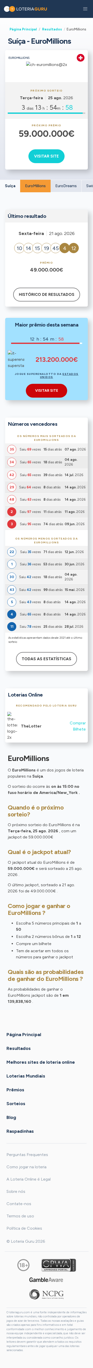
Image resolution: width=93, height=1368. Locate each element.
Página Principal (23, 29)
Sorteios (15, 1103)
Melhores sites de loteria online (40, 1062)
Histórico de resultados (46, 294)
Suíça (10, 186)
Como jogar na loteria (26, 1166)
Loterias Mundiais (25, 1076)
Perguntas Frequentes (27, 1154)
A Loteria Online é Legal (28, 1179)
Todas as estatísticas (46, 659)
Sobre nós (15, 1191)
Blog (11, 1117)
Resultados (52, 29)
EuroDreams (66, 186)
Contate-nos (18, 1203)
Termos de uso (20, 1216)
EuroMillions (35, 186)
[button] (85, 9)
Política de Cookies (24, 1228)
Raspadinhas (20, 1131)
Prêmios (15, 1089)
